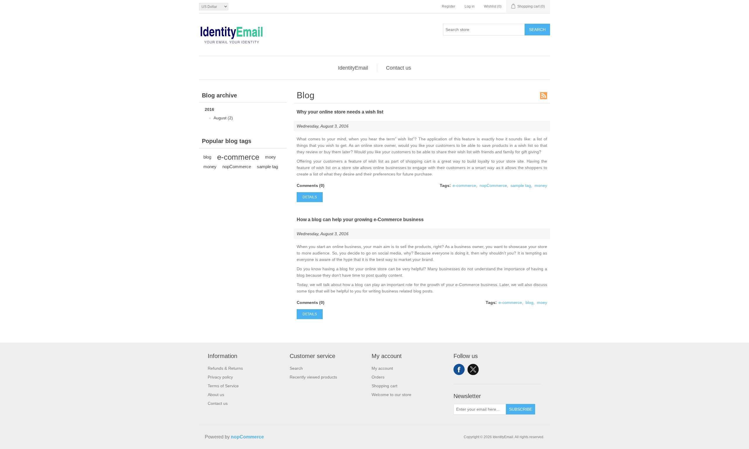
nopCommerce (236, 166)
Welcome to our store (391, 394)
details (310, 197)
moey (270, 156)
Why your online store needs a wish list (340, 111)
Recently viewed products (313, 377)
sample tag (267, 166)
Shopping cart (384, 385)
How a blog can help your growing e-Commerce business (360, 219)
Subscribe (520, 409)
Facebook (459, 369)
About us (216, 394)
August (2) (223, 118)
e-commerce (238, 157)
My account (382, 368)
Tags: (445, 185)
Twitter (473, 369)
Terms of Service (223, 385)
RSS (543, 95)
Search (537, 29)
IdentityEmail (353, 68)
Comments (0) (310, 185)
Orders (378, 377)
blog (207, 156)
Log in (470, 6)
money (210, 166)
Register (448, 6)
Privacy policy (220, 377)
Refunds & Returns (225, 368)
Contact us (398, 68)
